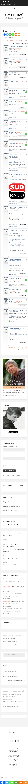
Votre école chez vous (10, 709)
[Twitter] (9, 1)
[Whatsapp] (13, 34)
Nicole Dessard (8, 608)
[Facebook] (2, 1)
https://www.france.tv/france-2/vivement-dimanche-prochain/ (16, 267)
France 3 (22, 313)
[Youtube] (4, 1)
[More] (19, 34)
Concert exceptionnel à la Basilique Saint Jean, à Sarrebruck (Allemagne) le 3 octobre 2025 (14, 758)
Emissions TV (13, 274)
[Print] (16, 34)
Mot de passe (6, 455)
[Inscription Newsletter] (11, 1)
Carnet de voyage (8, 638)
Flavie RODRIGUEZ (17, 542)
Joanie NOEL (12, 564)
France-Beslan (7, 699)
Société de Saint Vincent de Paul (13, 701)
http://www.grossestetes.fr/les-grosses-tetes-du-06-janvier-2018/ (18, 161)
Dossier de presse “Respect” (11, 510)
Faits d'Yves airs (8, 644)
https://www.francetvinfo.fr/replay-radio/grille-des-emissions (17, 246)
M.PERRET (10, 546)
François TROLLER (15, 544)
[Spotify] (6, 1)
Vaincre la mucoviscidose (11, 706)
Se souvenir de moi (10, 465)
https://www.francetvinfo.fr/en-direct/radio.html (16, 237)
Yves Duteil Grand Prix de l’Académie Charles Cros (14, 766)
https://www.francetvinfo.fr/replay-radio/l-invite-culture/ (17, 240)
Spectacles (13, 55)
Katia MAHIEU (12, 558)
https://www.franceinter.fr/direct (16, 212)
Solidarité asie (8, 704)
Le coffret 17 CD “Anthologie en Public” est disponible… (11, 581)
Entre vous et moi (8, 641)
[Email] (10, 34)
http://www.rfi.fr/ (23, 331)
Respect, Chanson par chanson (11, 506)
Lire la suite (22, 54)
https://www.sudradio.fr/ (14, 179)
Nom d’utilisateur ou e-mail (10, 446)
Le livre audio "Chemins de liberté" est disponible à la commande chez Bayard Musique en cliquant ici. (14, 393)
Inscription (6, 475)
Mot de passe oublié (17, 475)
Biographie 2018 (7, 502)
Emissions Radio (14, 170)
